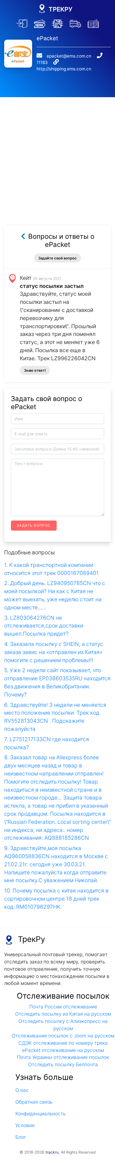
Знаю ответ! (35, 370)
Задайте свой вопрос (57, 258)
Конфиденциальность (40, 1113)
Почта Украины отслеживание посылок (63, 1057)
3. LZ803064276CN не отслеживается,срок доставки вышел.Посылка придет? (43, 625)
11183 (42, 62)
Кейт (26, 278)
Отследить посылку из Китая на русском (63, 1014)
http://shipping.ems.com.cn (64, 68)
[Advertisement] (57, 154)
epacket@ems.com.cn (69, 56)
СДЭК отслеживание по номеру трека (63, 1043)
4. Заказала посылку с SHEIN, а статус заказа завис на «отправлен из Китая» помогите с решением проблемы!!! (53, 652)
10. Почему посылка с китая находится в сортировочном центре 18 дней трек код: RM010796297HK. (56, 898)
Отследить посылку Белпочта (63, 1064)
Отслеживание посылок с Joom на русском (63, 1036)
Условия (25, 1125)
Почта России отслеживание (63, 1007)
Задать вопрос (34, 525)
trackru (52, 1152)
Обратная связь (33, 1102)
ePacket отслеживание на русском (63, 1050)
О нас (22, 1090)
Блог (20, 1137)
